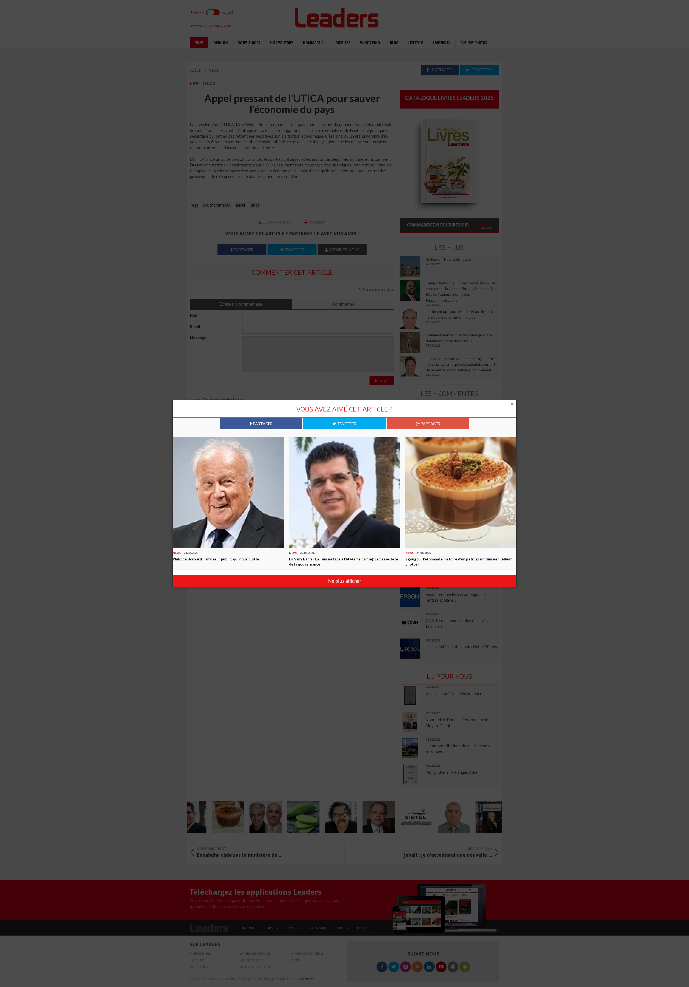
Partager (262, 423)
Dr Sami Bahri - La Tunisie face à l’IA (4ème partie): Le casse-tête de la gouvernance (343, 561)
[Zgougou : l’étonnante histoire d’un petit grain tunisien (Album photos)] (460, 492)
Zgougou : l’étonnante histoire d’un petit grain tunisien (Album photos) (458, 561)
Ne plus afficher (344, 581)
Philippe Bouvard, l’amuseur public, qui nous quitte (216, 559)
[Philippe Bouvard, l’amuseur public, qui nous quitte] (228, 492)
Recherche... (412, 17)
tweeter (346, 423)
